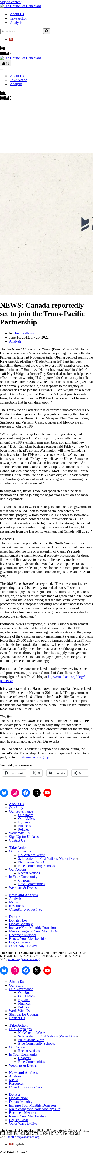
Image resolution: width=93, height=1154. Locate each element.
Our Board (25, 815)
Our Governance (21, 811)
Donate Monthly (21, 924)
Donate (14, 917)
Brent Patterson (24, 333)
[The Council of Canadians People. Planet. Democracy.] (20, 6)
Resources (16, 906)
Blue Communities (31, 884)
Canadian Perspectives (25, 909)
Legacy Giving (19, 942)
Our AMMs (26, 818)
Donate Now (18, 920)
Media (13, 902)
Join (3, 48)
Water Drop (68, 858)
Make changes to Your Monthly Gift (34, 931)
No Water (25, 855)
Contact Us (17, 840)
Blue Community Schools (36, 866)
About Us (17, 14)
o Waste (39, 855)
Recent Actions (29, 873)
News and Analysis (23, 895)
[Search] (46, 31)
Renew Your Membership (27, 938)
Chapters (24, 880)
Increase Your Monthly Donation (32, 928)
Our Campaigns (20, 851)
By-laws (24, 822)
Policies (23, 829)
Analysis (16, 23)
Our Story (16, 808)
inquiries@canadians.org (24, 959)
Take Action (18, 18)
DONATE (5, 53)
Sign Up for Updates (24, 837)
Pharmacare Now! (31, 862)
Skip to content (10, 2)
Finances (24, 826)
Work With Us (19, 833)
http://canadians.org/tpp (32, 757)
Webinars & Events (23, 888)
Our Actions (17, 869)
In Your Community (23, 877)
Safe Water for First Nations (38, 858)
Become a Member (22, 935)
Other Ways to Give (23, 946)
